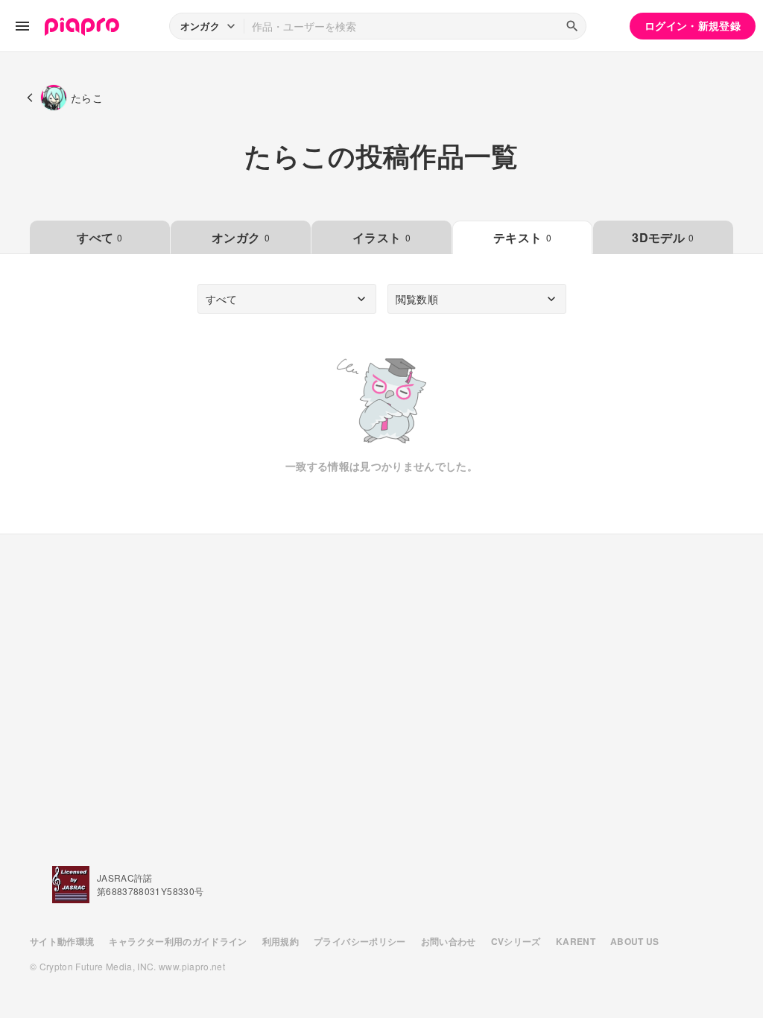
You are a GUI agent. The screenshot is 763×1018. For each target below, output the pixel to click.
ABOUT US (634, 941)
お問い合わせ (448, 941)
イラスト (381, 237)
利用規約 (280, 941)
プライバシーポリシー (360, 941)
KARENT (575, 941)
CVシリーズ (516, 941)
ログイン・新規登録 (693, 25)
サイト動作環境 (62, 941)
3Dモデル (663, 237)
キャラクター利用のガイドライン (178, 941)
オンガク (241, 237)
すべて (99, 237)
